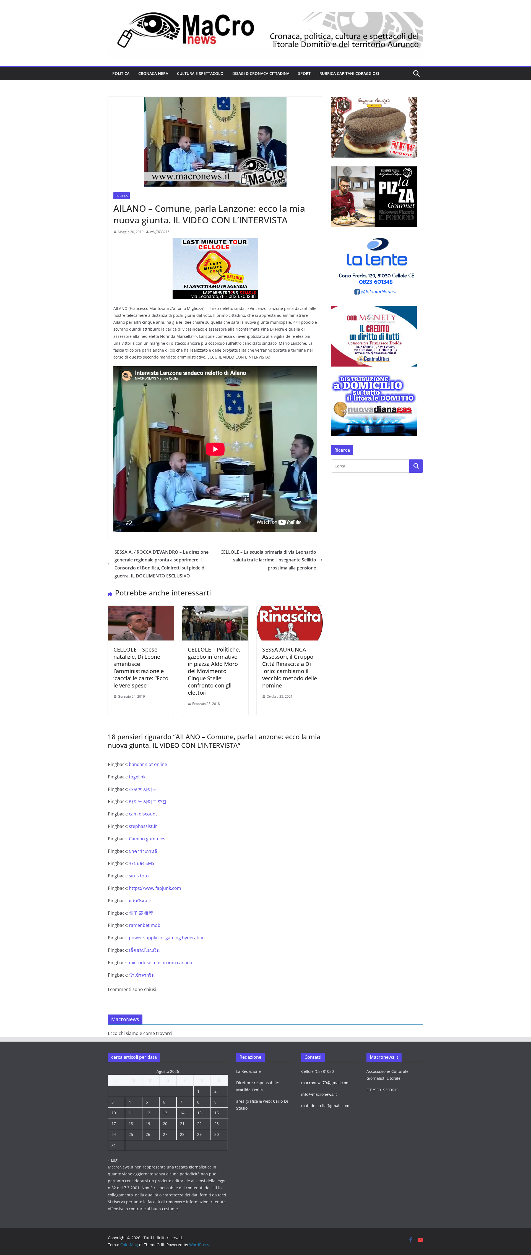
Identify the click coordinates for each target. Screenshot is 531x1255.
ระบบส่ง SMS (141, 863)
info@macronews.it (319, 1094)
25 (131, 1134)
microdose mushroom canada (160, 962)
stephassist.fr (143, 826)
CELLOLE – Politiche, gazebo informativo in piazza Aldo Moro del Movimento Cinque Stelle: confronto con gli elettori (214, 671)
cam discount (143, 814)
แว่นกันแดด (140, 901)
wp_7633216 (160, 231)
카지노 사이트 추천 (147, 801)
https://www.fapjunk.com (155, 888)
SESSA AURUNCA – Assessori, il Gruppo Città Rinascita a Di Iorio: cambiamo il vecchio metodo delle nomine (289, 667)
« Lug (113, 1160)
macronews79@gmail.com (325, 1082)
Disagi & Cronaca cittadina (260, 73)
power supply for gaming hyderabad (167, 938)
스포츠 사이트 (143, 789)
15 (199, 1112)
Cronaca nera (153, 73)
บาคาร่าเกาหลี (143, 851)
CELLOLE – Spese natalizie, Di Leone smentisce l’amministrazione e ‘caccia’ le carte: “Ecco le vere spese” (140, 667)
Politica (120, 73)
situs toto (139, 876)
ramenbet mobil (146, 925)
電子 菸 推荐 (141, 913)
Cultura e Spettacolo (200, 73)
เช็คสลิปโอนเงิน (144, 950)
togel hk (137, 777)
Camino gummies (147, 839)
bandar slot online (148, 764)
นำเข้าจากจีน (142, 975)
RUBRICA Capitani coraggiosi (349, 73)
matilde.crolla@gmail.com (325, 1105)
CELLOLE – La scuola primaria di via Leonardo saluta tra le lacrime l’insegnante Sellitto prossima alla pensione (268, 560)
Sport (304, 73)
